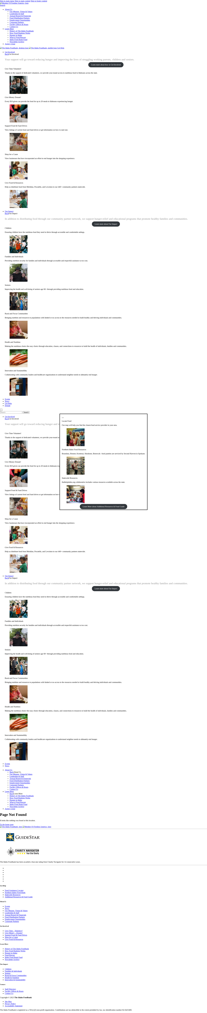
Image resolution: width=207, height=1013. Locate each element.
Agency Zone (10, 44)
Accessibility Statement (13, 1006)
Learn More (9, 29)
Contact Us (14, 27)
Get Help (60, 48)
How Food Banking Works (20, 33)
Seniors (7, 973)
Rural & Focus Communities (15, 975)
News (7, 401)
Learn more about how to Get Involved (106, 65)
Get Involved (10, 52)
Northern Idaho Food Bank (15, 893)
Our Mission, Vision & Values (21, 12)
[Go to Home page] (14, 48)
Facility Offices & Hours (19, 24)
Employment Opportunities (20, 20)
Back (7, 54)
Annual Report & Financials (20, 16)
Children (8, 969)
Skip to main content (22, 1)
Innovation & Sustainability (15, 980)
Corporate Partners (17, 22)
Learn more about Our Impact (106, 224)
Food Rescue (10, 955)
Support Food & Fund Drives (16, 935)
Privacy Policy (10, 1004)
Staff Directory (10, 989)
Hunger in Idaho (16, 35)
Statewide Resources (12, 895)
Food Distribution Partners (20, 18)
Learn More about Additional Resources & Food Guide (103, 507)
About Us (8, 9)
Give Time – (14, 931)
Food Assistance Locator (14, 890)
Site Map (8, 1002)
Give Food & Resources (14, 939)
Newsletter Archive (17, 42)
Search (2, 5)
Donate (7, 406)
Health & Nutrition (12, 978)
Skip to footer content (39, 1)
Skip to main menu (7, 1)
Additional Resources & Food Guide (19, 897)
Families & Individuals (13, 971)
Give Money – (14, 933)
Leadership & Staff (17, 14)
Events (7, 399)
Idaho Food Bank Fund (18, 40)
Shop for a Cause (11, 937)
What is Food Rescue (18, 37)
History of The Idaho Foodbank (22, 31)
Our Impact (9, 211)
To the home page (7, 825)
